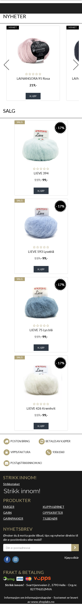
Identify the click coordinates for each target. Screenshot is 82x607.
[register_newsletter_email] (75, 547)
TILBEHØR (50, 518)
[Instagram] (15, 559)
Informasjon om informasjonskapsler (27, 597)
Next (75, 65)
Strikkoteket (11, 484)
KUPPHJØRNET (53, 507)
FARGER (8, 507)
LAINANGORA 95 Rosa (33, 78)
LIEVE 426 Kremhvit (41, 408)
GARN (7, 512)
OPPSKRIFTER (53, 512)
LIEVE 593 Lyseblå (41, 251)
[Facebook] (7, 559)
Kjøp (33, 96)
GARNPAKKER (13, 518)
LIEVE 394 (41, 173)
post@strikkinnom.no (26, 463)
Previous (6, 65)
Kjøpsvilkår (71, 557)
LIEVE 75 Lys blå (41, 330)
